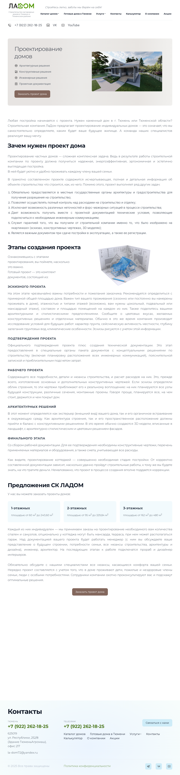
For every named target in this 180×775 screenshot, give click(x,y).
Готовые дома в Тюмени (78, 13)
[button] (32, 94)
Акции (167, 13)
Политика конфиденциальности (87, 766)
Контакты (116, 13)
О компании (152, 13)
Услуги (100, 13)
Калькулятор (133, 13)
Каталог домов (49, 13)
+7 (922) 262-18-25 (28, 726)
